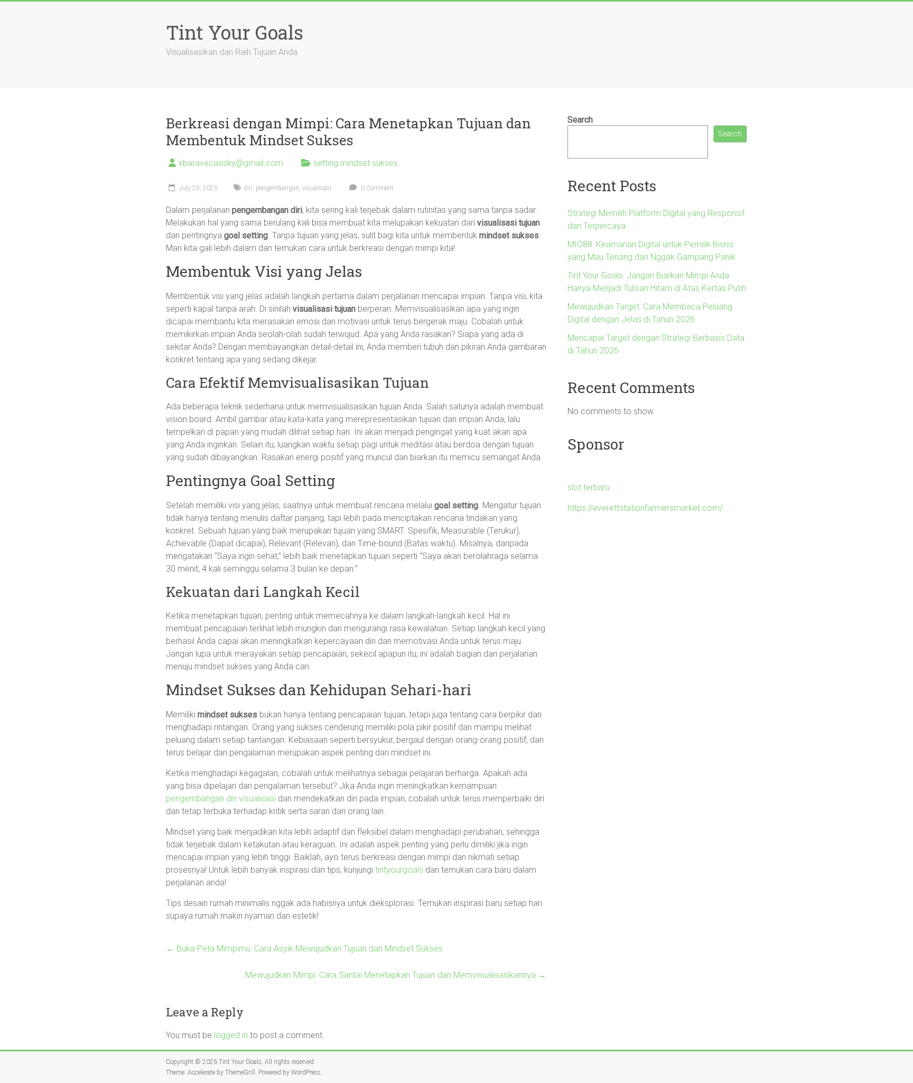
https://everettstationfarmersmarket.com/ (645, 508)
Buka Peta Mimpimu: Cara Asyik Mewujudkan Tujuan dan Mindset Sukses (304, 949)
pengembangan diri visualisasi (221, 798)
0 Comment (376, 188)
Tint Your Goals (234, 32)
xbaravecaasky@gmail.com (231, 163)
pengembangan (277, 188)
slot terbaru (588, 487)
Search (580, 120)
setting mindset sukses (355, 163)
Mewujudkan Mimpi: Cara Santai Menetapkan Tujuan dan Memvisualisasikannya (395, 975)
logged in (231, 1035)
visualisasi (316, 188)
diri (248, 188)
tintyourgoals (399, 870)
